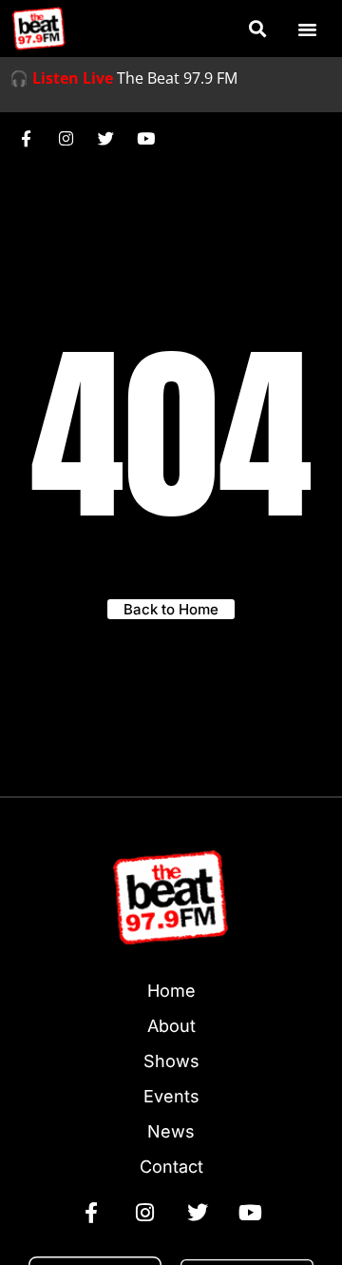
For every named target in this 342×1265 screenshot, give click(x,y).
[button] (257, 29)
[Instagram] (65, 138)
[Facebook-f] (26, 138)
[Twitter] (105, 138)
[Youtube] (145, 138)
